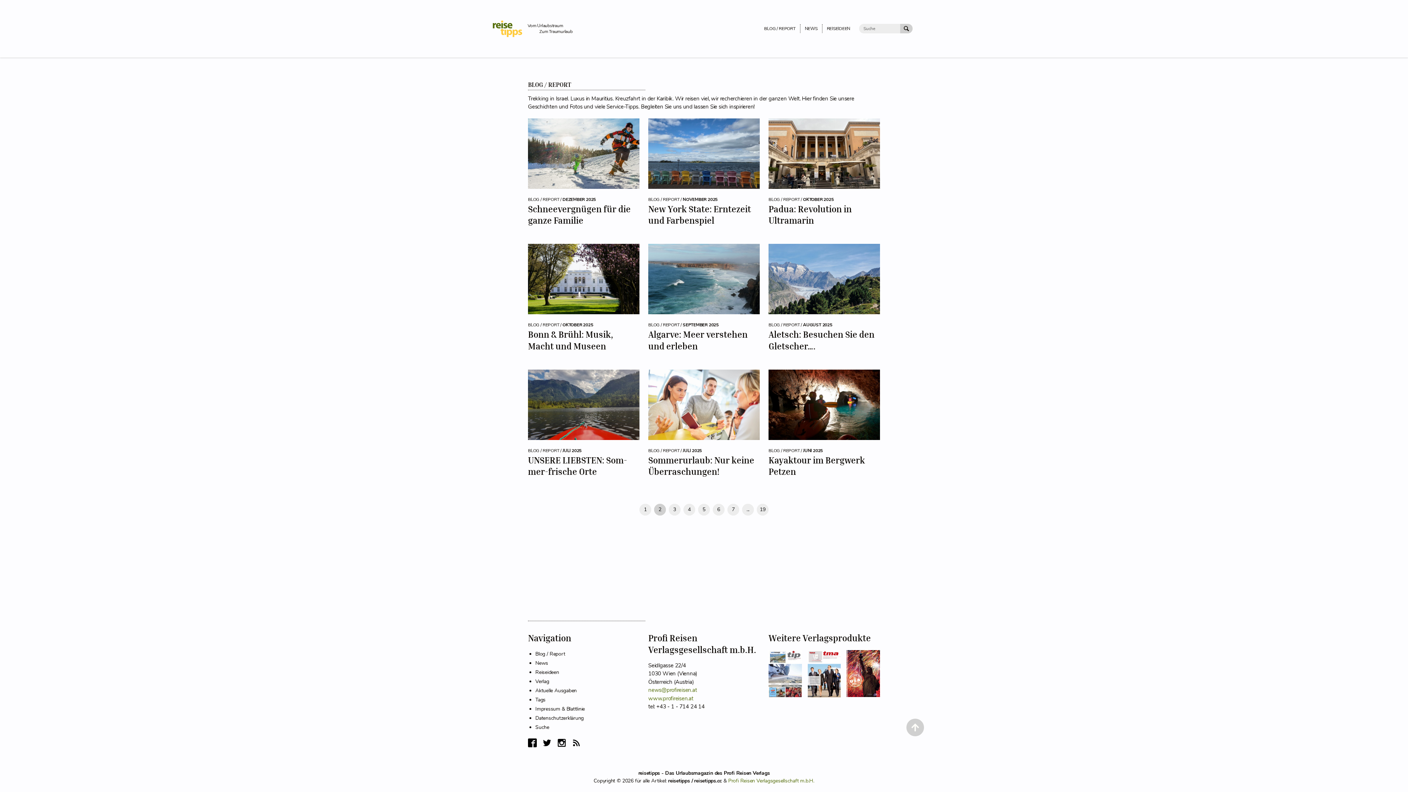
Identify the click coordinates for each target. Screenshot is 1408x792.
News (541, 663)
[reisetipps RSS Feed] (576, 742)
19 (763, 509)
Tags (540, 699)
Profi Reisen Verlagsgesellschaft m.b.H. (771, 780)
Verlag (542, 681)
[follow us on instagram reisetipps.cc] (561, 742)
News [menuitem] (811, 29)
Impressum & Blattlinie (560, 708)
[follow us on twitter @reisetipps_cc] (547, 742)
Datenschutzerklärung (559, 718)
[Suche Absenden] (906, 28)
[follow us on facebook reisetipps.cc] (532, 742)
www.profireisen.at (670, 698)
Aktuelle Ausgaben (556, 690)
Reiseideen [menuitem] (839, 29)
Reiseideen (547, 672)
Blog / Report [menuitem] (779, 29)
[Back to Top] (915, 727)
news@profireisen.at (672, 690)
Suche (542, 727)
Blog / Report (550, 653)
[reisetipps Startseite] (510, 29)
